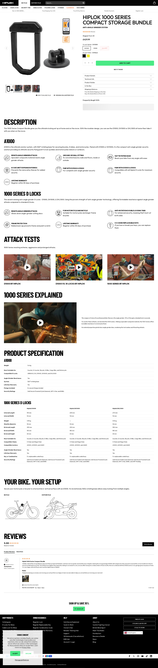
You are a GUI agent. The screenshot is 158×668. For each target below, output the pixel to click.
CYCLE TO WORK (139, 627)
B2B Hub (67, 639)
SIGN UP (80, 609)
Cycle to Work (68, 625)
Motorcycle (36, 3)
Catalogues (6, 622)
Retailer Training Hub (71, 631)
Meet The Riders (98, 631)
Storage (61, 7)
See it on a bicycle (44, 95)
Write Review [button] (148, 544)
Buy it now (118, 69)
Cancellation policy (51, 664)
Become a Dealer (99, 636)
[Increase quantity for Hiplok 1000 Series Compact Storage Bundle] (92, 63)
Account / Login (69, 642)
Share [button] (43, 587)
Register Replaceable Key (42, 625)
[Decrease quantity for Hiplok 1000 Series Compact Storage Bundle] (85, 63)
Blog (94, 642)
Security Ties (26, 7)
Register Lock (139, 11)
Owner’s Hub (68, 628)
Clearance (70, 7)
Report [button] (39, 587)
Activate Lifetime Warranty (43, 631)
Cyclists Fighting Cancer (101, 625)
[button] (118, 32)
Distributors (97, 633)
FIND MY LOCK (139, 619)
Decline (28, 653)
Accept (15, 653)
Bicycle (24, 3)
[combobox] (133, 632)
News (95, 639)
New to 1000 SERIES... (18, 11)
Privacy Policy (26, 647)
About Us (96, 622)
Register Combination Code (43, 628)
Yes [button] (36, 587)
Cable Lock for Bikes (9, 628)
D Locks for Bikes (8, 625)
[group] (10, 89)
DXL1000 (104, 48)
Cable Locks (37, 7)
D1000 (95, 48)
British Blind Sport (99, 628)
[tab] (9, 552)
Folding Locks (50, 7)
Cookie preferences (61, 664)
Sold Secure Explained (71, 622)
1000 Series (81, 7)
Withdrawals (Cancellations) (74, 636)
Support (66, 633)
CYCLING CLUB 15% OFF (139, 623)
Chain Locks (14, 7)
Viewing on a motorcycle (65, 95)
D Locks (4, 7)
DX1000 (86, 48)
